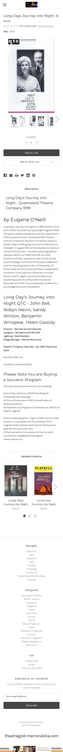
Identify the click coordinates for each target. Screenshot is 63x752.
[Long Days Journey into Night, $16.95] (44, 480)
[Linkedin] (28, 175)
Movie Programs (31, 623)
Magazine (31, 606)
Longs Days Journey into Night (16, 502)
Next (57, 119)
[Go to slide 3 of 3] (35, 516)
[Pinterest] (33, 175)
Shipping (31, 569)
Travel (31, 609)
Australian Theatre (31, 595)
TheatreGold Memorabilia (31, 576)
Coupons (31, 558)
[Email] (11, 175)
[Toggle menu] (4, 4)
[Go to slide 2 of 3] (29, 516)
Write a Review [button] (45, 26)
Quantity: (31, 137)
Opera (31, 627)
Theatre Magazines (31, 641)
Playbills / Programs (31, 630)
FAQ (31, 562)
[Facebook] (5, 175)
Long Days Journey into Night (44, 502)
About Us (31, 551)
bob (31, 554)
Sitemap (31, 579)
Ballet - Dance (31, 599)
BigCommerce (37, 722)
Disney (31, 616)
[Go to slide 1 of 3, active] (24, 516)
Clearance (31, 602)
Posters (31, 634)
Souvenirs (31, 645)
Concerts (31, 613)
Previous (6, 119)
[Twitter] (22, 175)
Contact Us (31, 572)
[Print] (16, 175)
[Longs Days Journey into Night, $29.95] (16, 480)
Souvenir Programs (31, 638)
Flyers (31, 620)
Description (31, 188)
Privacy (32, 565)
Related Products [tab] (32, 456)
